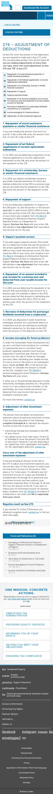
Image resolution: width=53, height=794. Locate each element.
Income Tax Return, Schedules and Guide (27, 571)
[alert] (37, 8)
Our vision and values (17, 599)
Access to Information (12, 704)
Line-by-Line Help (12, 24)
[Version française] (17, 7)
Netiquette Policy (26, 778)
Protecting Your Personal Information (26, 758)
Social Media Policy (26, 773)
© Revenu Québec (26, 792)
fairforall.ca (7, 720)
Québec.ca (7, 725)
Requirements (26, 753)
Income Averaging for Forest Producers (26, 566)
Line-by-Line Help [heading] (14, 32)
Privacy (26, 763)
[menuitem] (26, 545)
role (28, 601)
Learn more (26, 606)
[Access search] (41, 15)
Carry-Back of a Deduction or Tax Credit (26, 560)
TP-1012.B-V (30, 491)
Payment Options (10, 714)
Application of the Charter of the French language (26, 768)
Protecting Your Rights (12, 709)
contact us (29, 399)
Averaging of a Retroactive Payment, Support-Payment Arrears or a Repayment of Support (27, 545)
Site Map (26, 782)
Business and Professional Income (24, 554)
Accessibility (26, 748)
